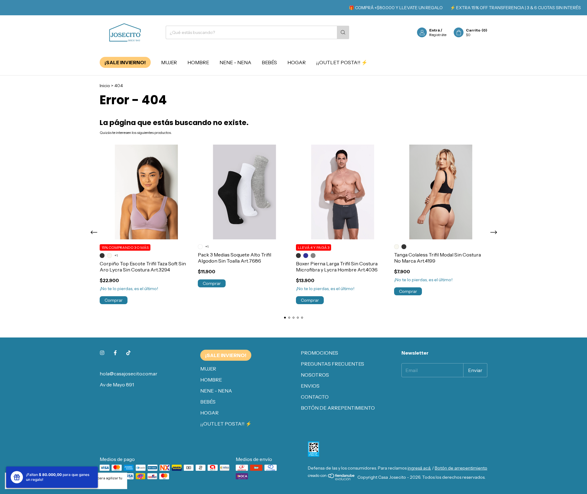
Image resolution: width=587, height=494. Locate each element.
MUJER (169, 62)
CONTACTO (315, 397)
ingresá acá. (419, 468)
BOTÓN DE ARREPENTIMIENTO (338, 408)
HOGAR (296, 62)
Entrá (434, 30)
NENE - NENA (235, 62)
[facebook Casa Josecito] (115, 353)
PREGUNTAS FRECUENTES (332, 364)
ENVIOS (310, 386)
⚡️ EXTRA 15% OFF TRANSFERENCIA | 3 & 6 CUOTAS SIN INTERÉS (507, 7)
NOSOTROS (315, 375)
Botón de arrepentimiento (461, 468)
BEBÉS (269, 62)
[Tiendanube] (331, 479)
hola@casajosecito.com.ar (128, 373)
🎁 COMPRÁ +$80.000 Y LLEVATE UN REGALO (388, 7)
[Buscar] (343, 32)
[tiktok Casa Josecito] (128, 353)
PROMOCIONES (319, 353)
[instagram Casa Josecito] (102, 353)
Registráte (437, 34)
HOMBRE (198, 62)
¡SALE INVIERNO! (125, 62)
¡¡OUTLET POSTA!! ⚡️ (341, 62)
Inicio (105, 85)
